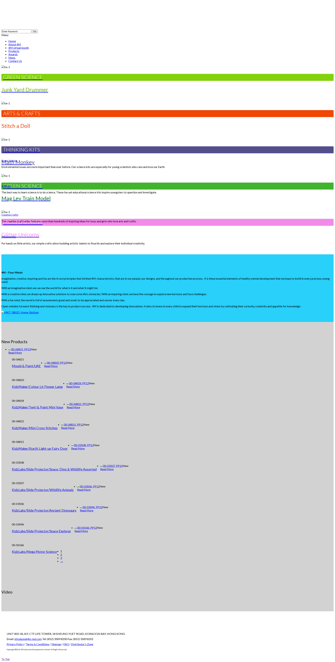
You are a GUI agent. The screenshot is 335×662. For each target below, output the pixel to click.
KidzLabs (6, 185)
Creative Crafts (9, 214)
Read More (15, 352)
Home (12, 41)
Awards (13, 54)
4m (41, 14)
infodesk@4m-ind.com (28, 639)
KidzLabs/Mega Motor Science (34, 552)
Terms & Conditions (37, 644)
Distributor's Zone (82, 644)
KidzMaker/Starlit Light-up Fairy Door (40, 449)
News (11, 57)
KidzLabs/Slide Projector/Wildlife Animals (43, 490)
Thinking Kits (8, 236)
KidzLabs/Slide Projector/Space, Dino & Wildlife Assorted (54, 469)
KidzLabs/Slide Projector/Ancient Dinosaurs (44, 510)
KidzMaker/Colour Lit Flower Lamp (37, 387)
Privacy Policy (15, 644)
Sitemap (56, 644)
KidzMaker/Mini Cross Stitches (35, 428)
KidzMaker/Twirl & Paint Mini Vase (37, 407)
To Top (5, 659)
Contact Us (15, 61)
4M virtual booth (18, 47)
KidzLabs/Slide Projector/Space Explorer (41, 531)
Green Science (9, 160)
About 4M (14, 44)
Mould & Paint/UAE (26, 366)
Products (13, 51)
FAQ (66, 644)
